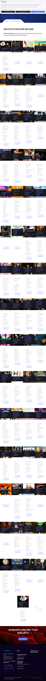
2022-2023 (12, 35)
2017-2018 (29, 33)
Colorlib (6, 678)
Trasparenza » (20, 666)
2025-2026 (25, 35)
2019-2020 (37, 33)
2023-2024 (16, 35)
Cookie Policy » (4, 9)
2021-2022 (7, 35)
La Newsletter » (20, 668)
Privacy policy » (11, 9)
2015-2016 (20, 33)
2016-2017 (24, 33)
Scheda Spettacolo (6, 69)
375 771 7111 (10, 668)
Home (6, 21)
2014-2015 (16, 33)
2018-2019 (33, 33)
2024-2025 (21, 35)
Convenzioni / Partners (38, 678)
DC (14, 678)
